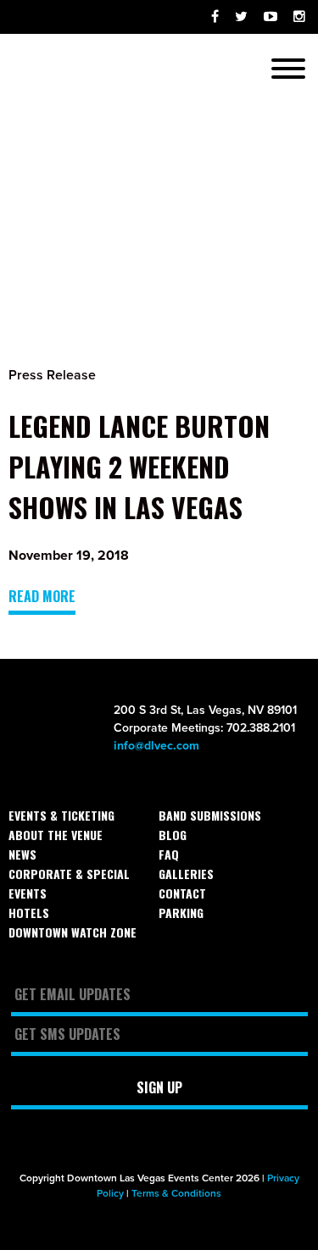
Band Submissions (210, 815)
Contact (182, 893)
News (22, 854)
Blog (173, 834)
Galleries (186, 873)
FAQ (169, 854)
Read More (41, 596)
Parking (181, 912)
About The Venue (55, 834)
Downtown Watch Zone (72, 932)
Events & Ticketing (61, 815)
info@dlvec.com (156, 745)
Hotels (28, 912)
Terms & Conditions (176, 1193)
